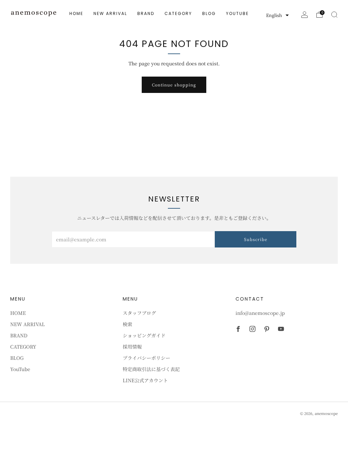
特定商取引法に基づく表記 (151, 369)
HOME (76, 13)
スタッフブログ (139, 312)
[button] (277, 15)
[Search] (334, 14)
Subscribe (255, 239)
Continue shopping (174, 84)
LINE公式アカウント (145, 380)
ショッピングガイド (144, 335)
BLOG (209, 13)
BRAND (145, 13)
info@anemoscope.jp (260, 312)
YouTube (237, 13)
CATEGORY (178, 13)
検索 (127, 324)
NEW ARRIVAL (110, 13)
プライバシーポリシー (146, 357)
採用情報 (132, 346)
